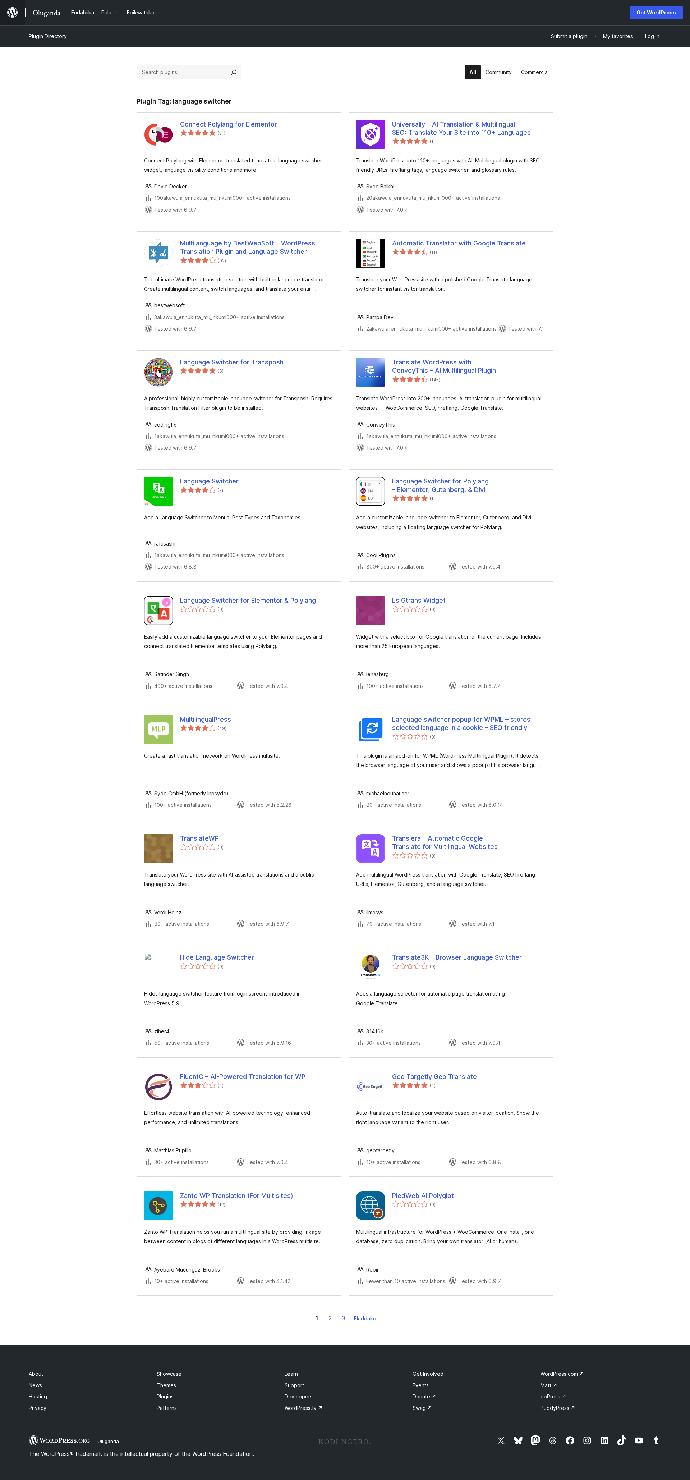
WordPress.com (562, 1374)
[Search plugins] (234, 72)
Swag (422, 1408)
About (36, 1374)
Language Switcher (209, 481)
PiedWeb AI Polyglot (423, 1195)
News (35, 1385)
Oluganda (108, 1441)
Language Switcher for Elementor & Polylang (248, 600)
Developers (299, 1396)
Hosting (38, 1396)
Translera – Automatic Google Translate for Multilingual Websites (445, 842)
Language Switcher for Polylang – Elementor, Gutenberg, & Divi (440, 485)
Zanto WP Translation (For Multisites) (236, 1195)
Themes (166, 1385)
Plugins (165, 1396)
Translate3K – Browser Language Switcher (457, 957)
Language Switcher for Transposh (232, 362)
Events (421, 1385)
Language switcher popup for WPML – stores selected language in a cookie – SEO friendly (461, 723)
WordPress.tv (304, 1408)
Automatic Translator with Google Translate (459, 243)
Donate (424, 1396)
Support (294, 1385)
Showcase (169, 1374)
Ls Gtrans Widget (419, 600)
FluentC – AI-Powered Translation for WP (242, 1076)
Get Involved (428, 1374)
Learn (291, 1374)
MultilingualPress (205, 719)
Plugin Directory (48, 36)
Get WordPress (656, 12)
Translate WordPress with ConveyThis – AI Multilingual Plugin (444, 366)
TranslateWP (199, 838)
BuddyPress (557, 1408)
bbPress (553, 1396)
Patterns (167, 1408)
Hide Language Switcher (217, 957)
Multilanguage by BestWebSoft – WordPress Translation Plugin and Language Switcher (247, 247)
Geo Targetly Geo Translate (434, 1076)
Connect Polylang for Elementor (228, 124)
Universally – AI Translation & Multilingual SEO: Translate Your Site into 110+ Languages (461, 128)
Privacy (37, 1408)
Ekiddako (365, 1318)
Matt (548, 1385)
